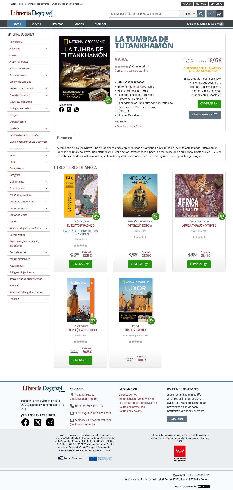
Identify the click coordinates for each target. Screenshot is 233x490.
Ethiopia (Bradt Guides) (81, 330)
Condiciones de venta (38, 3)
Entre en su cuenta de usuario (203, 23)
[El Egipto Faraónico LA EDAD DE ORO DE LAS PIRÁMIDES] (81, 195)
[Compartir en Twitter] (69, 109)
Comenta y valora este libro (131, 70)
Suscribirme (177, 418)
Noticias (201, 3)
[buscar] (201, 13)
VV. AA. (121, 59)
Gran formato (125, 126)
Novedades (15, 41)
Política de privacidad (132, 407)
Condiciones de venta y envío (136, 399)
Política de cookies (130, 411)
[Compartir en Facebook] (61, 109)
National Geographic (141, 86)
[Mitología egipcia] (139, 195)
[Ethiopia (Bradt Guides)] (80, 300)
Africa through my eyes (199, 225)
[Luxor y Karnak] (135, 300)
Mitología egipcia (140, 225)
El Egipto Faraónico (80, 225)
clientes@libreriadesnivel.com (92, 413)
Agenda (187, 3)
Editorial (216, 3)
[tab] (64, 138)
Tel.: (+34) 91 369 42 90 (88, 406)
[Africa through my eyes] (199, 195)
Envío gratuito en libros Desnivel (67, 3)
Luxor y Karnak (135, 330)
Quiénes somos (18, 3)
